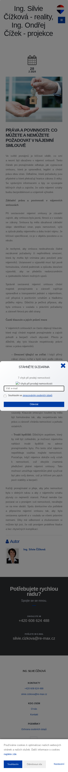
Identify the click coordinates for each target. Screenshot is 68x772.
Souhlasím (13, 764)
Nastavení (59, 764)
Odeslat (34, 404)
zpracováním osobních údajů (37, 395)
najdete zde (10, 754)
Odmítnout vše (34, 764)
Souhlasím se (15, 395)
